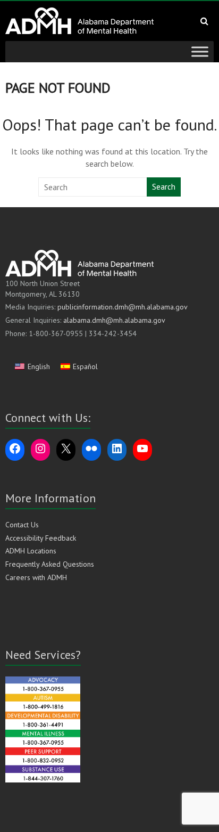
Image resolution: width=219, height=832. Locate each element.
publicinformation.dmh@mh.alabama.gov (122, 307)
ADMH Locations (30, 551)
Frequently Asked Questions (49, 564)
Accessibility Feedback (40, 538)
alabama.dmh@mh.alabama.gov (114, 320)
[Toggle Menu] (199, 51)
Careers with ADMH (36, 577)
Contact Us (22, 524)
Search (163, 187)
